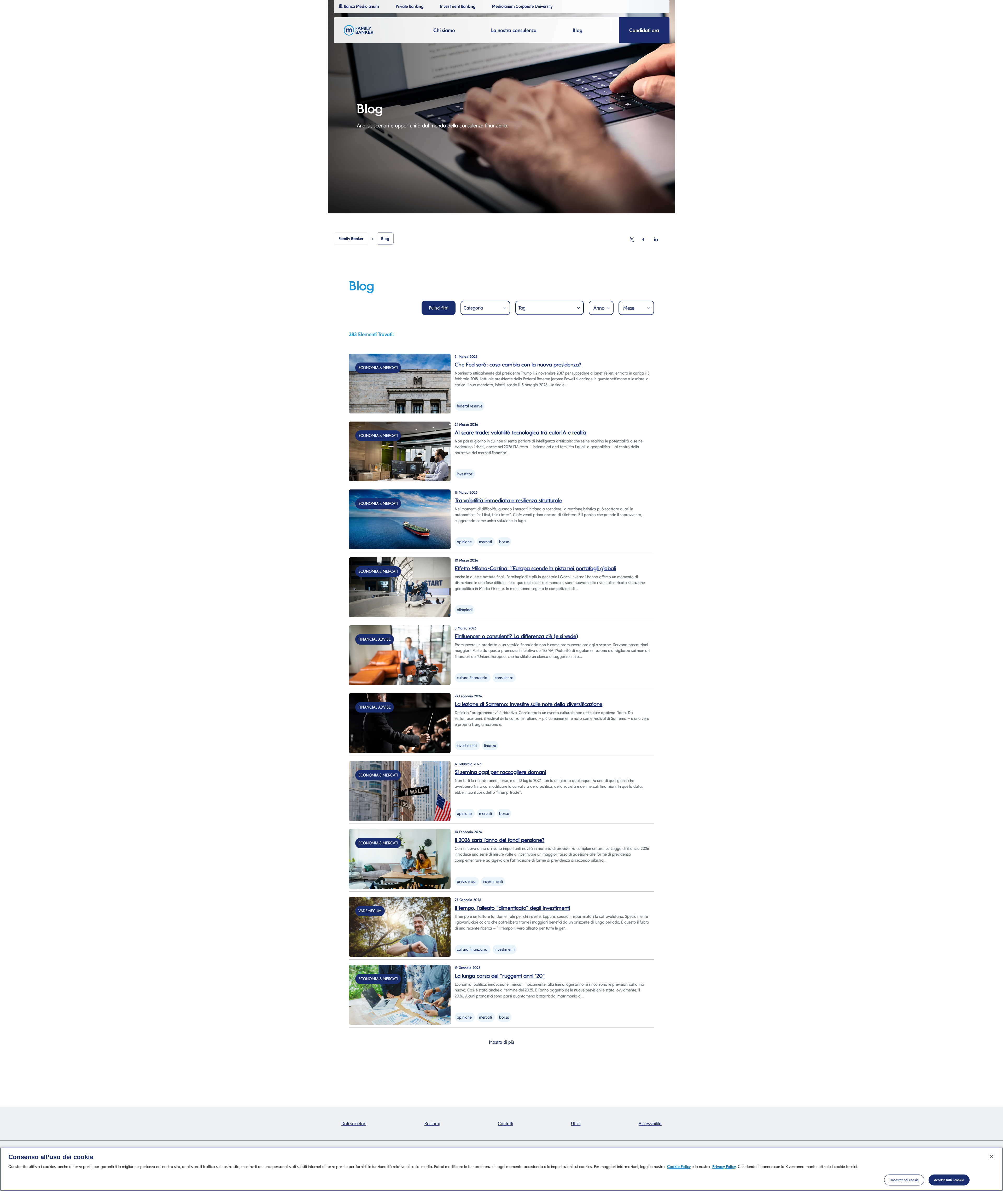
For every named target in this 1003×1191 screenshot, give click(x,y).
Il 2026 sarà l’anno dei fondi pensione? (499, 840)
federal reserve (469, 406)
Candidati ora (644, 30)
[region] (501, 1169)
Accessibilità (650, 1123)
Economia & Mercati (378, 367)
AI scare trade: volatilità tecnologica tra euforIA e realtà (520, 432)
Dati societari (353, 1123)
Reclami (432, 1123)
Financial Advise (374, 639)
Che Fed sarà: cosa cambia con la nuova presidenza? (518, 364)
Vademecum (370, 910)
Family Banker (351, 238)
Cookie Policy (679, 1166)
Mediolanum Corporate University (522, 6)
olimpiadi (465, 609)
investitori (465, 473)
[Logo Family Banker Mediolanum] (359, 30)
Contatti (505, 1123)
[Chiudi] (991, 1156)
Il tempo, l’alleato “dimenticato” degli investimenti (512, 908)
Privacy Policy (724, 1166)
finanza (490, 745)
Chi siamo (444, 30)
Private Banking (409, 6)
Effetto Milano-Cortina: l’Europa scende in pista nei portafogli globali (535, 568)
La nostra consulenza (514, 30)
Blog (577, 30)
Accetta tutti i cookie (949, 1180)
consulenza (504, 677)
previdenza (466, 881)
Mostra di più (501, 1042)
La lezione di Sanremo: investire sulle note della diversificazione (528, 704)
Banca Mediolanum (361, 6)
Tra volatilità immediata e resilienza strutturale (508, 500)
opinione (464, 541)
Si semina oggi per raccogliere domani (500, 772)
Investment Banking (457, 6)
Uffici (575, 1123)
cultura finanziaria (472, 677)
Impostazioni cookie (904, 1180)
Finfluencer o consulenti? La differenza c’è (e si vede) (516, 636)
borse (504, 541)
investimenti (467, 745)
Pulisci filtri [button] (438, 308)
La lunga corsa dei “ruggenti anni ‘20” (500, 976)
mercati (485, 541)
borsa (504, 1017)
